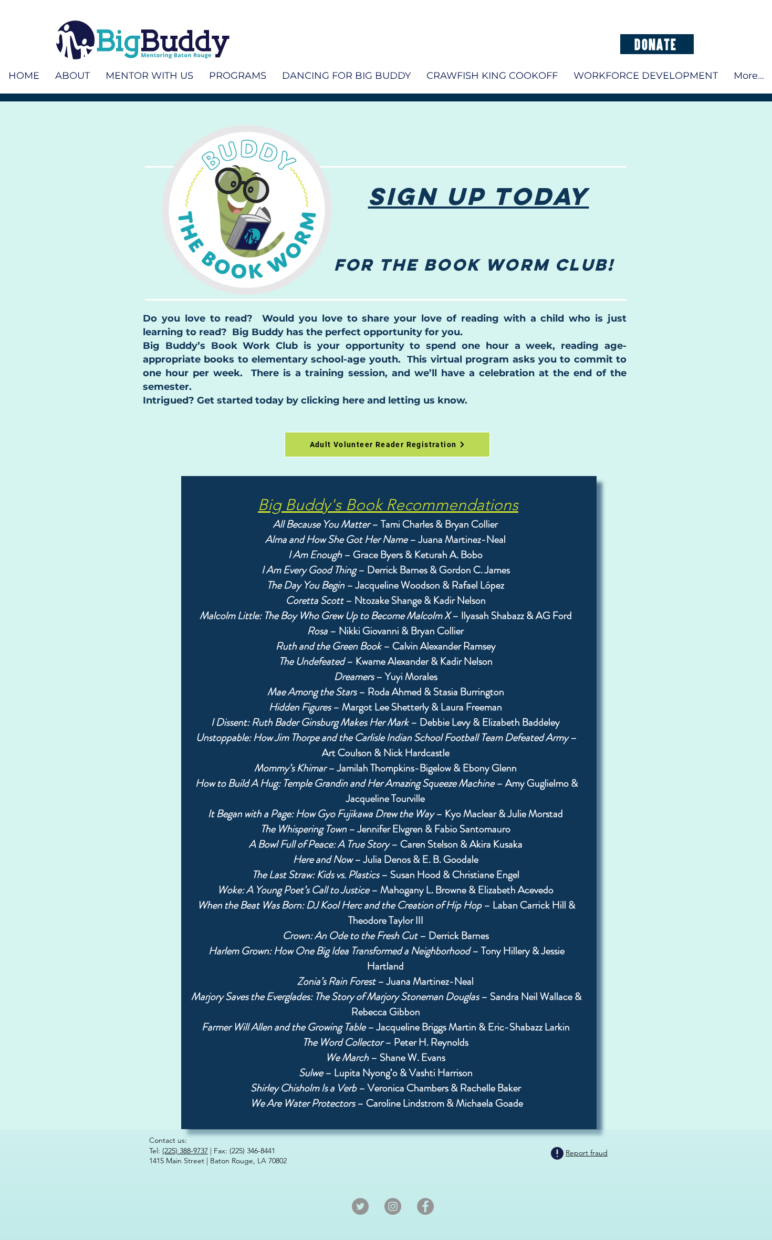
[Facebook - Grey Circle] (425, 1206)
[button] (646, 75)
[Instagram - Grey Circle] (392, 1206)
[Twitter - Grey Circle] (360, 1206)
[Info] (557, 1153)
